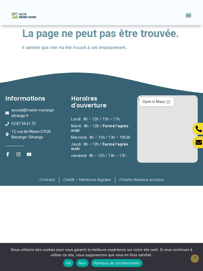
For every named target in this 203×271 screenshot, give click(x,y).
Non (82, 263)
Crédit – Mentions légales (87, 179)
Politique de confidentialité (117, 263)
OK (68, 263)
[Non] (195, 258)
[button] (188, 15)
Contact (47, 179)
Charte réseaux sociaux (141, 179)
